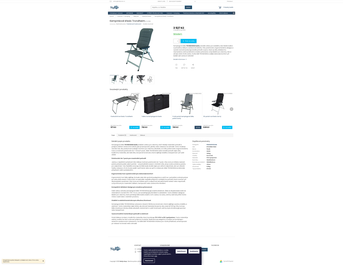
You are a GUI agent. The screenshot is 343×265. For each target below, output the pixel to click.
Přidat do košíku (190, 41)
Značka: (148, 24)
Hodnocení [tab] (133, 135)
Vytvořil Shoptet (228, 261)
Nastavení (149, 261)
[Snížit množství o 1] (180, 42)
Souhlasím (194, 251)
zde (156, 256)
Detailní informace (179, 59)
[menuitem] (116, 13)
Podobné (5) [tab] (122, 135)
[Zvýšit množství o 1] (180, 40)
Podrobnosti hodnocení (134, 24)
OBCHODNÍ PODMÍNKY (175, 1)
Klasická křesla (212, 144)
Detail (198, 127)
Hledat (188, 7)
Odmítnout (181, 251)
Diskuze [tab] (142, 135)
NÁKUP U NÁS (161, 1)
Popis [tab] (113, 135)
